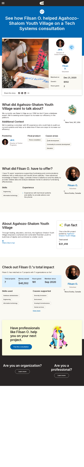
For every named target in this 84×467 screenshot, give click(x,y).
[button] (3, 3)
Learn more (22, 371)
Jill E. (60, 49)
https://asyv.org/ (8, 243)
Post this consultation (21, 347)
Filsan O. (73, 185)
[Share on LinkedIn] (25, 93)
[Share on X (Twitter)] (22, 93)
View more (36, 311)
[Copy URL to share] (28, 93)
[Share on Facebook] (19, 93)
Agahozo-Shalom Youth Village (67, 235)
